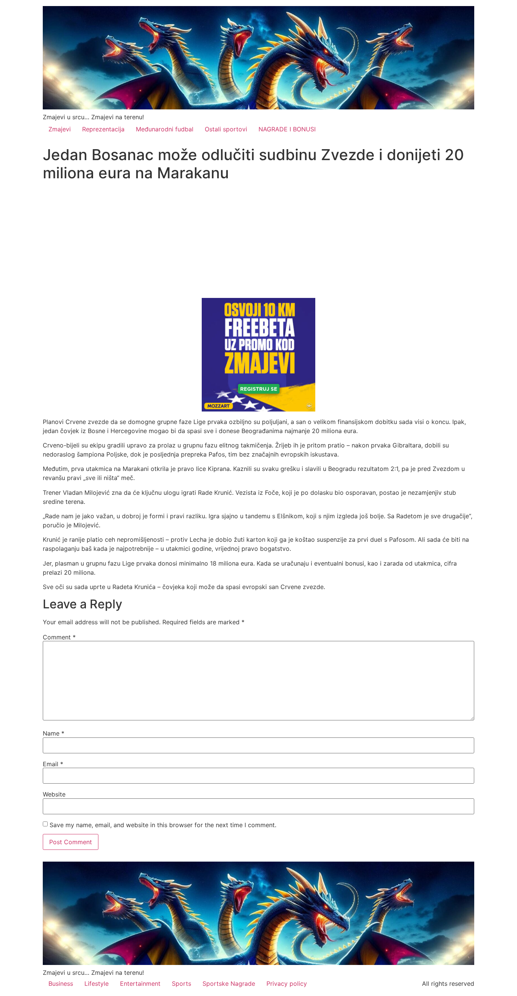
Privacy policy (286, 983)
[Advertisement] (258, 241)
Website (54, 794)
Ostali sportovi (226, 129)
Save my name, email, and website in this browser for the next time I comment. (163, 825)
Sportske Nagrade (228, 983)
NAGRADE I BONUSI (287, 129)
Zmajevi (59, 129)
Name (53, 733)
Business (60, 983)
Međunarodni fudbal (164, 129)
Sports (181, 983)
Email (53, 764)
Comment (59, 637)
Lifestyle (96, 983)
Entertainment (140, 983)
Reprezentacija (103, 129)
